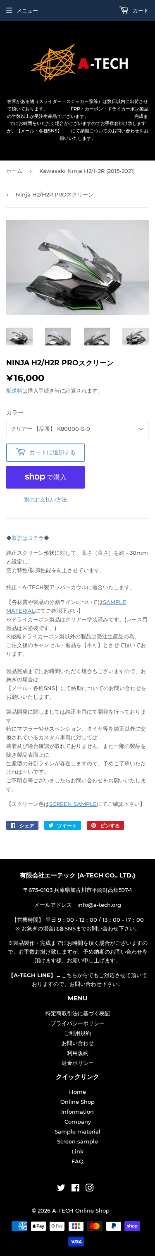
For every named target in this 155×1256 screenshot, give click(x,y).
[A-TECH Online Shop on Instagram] (90, 1189)
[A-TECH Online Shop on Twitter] (61, 1189)
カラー (15, 412)
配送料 (14, 390)
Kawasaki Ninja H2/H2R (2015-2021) (87, 171)
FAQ (77, 1161)
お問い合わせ (78, 1043)
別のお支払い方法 (45, 499)
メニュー (27, 10)
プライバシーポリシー (78, 1023)
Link (77, 1151)
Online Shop (77, 1101)
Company (77, 1121)
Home (77, 1091)
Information (77, 1111)
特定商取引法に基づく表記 (77, 1013)
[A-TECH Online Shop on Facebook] (75, 1189)
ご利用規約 (77, 1033)
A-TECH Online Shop (81, 1210)
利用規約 (77, 1053)
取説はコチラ (28, 538)
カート (140, 10)
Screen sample (77, 1141)
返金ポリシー (78, 1062)
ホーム (14, 171)
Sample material (77, 1131)
